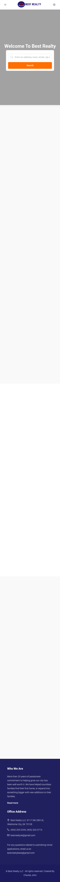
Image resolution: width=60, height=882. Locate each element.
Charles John (30, 875)
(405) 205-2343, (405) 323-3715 (26, 830)
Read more (12, 803)
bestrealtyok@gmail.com (23, 835)
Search (30, 65)
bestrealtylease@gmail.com (21, 853)
